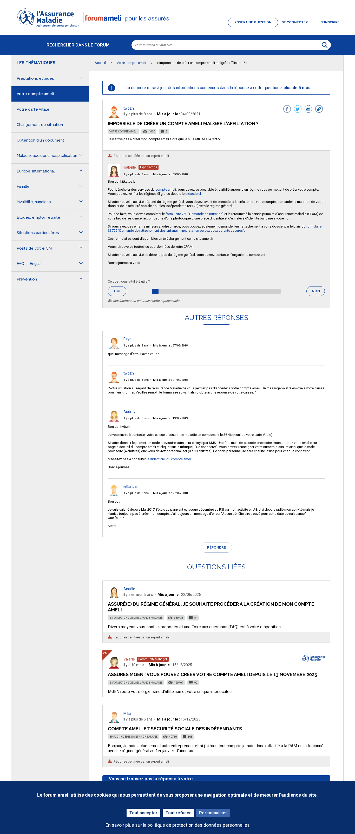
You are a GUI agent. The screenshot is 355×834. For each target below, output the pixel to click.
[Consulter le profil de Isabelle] (114, 175)
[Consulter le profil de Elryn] (114, 347)
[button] (177, 27)
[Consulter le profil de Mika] (114, 721)
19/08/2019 (170, 418)
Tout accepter (143, 812)
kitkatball (130, 486)
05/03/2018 (170, 174)
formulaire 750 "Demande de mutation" (194, 214)
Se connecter (295, 22)
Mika (127, 713)
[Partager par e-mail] (308, 109)
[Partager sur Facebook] (287, 109)
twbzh (128, 108)
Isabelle (129, 167)
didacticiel (193, 194)
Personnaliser (213, 812)
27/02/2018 (170, 345)
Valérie (129, 659)
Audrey (129, 412)
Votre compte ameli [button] (35, 93)
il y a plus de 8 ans (136, 174)
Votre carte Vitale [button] (33, 109)
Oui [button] (120, 291)
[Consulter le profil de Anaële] (114, 596)
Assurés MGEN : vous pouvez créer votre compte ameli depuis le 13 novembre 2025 (212, 674)
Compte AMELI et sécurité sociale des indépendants (175, 728)
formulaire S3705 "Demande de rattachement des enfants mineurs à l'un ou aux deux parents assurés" (214, 228)
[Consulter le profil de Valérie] (114, 667)
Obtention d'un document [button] (40, 140)
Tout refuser (178, 812)
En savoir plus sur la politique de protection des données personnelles (178, 825)
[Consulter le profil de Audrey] (114, 420)
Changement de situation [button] (40, 124)
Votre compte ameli (123, 131)
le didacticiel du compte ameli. (169, 459)
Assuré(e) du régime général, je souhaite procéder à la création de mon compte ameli (211, 606)
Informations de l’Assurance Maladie (135, 617)
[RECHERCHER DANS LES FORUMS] (324, 45)
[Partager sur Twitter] (297, 109)
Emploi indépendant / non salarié (133, 736)
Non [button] (318, 292)
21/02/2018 (170, 380)
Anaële (129, 589)
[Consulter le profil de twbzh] (114, 116)
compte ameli (165, 189)
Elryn (127, 339)
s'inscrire (330, 22)
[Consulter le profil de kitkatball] (114, 494)
